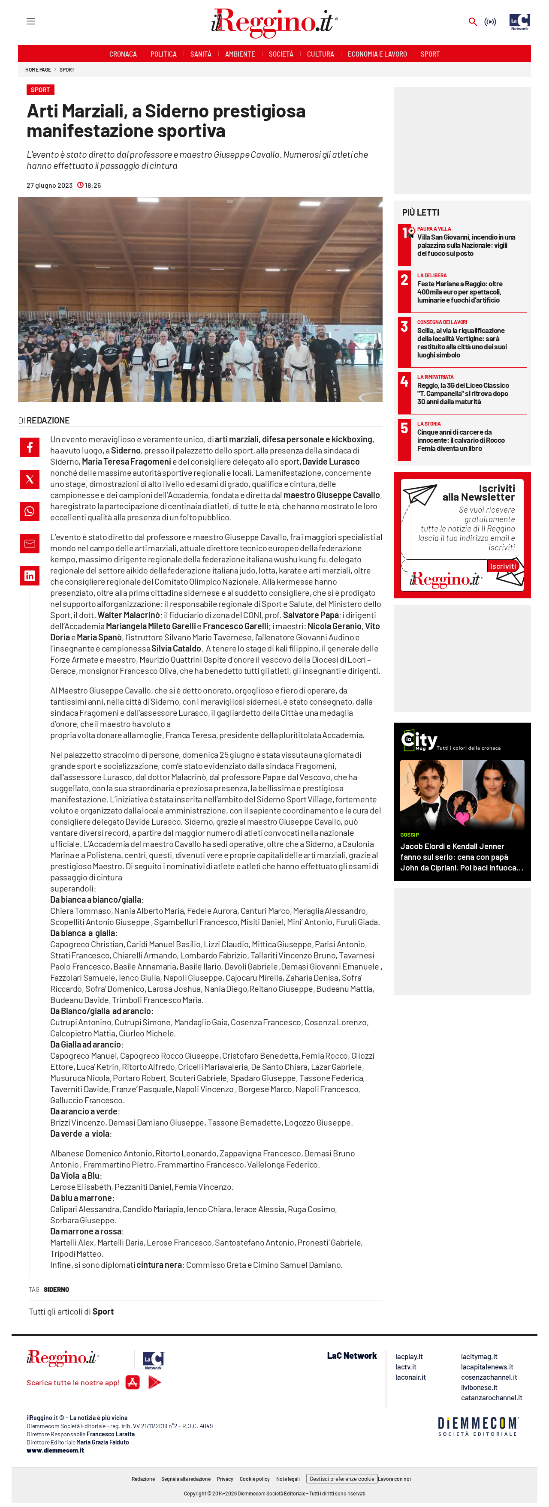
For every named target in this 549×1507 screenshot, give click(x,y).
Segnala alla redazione (186, 1479)
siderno (56, 1289)
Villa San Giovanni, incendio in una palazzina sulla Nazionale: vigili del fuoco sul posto (466, 244)
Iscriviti (503, 565)
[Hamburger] (23, 21)
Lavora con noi (394, 1479)
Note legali (288, 1479)
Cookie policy (255, 1479)
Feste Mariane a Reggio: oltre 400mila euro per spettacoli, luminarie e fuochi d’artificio (460, 291)
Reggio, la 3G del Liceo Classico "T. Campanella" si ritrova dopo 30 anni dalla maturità (463, 393)
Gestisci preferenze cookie (342, 1478)
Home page (38, 69)
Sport (67, 69)
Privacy (225, 1479)
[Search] (473, 22)
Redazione (143, 1479)
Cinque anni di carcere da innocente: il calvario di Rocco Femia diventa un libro (461, 439)
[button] (29, 447)
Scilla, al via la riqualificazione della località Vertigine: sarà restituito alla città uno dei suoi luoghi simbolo (462, 342)
